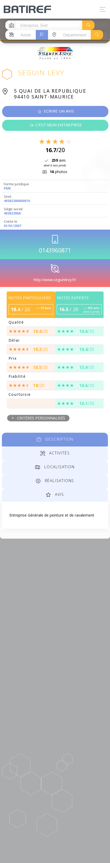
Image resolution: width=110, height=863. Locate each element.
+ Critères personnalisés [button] (38, 417)
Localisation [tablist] (58, 466)
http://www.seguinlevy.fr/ (55, 279)
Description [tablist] (59, 439)
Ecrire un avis (58, 111)
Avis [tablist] (58, 494)
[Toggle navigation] (101, 9)
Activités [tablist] (59, 453)
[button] (88, 25)
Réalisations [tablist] (58, 480)
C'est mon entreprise (58, 124)
